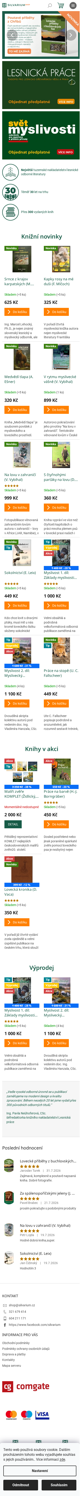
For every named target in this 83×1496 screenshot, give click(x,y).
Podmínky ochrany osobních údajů (26, 1349)
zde (62, 1459)
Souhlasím (59, 1485)
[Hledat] (49, 5)
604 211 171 (17, 1318)
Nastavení (40, 1471)
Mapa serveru (11, 1365)
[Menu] (73, 5)
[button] (8, 35)
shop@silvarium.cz (22, 1305)
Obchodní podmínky (16, 1343)
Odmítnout (20, 1485)
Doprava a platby (14, 1354)
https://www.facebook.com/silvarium (34, 1325)
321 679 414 (17, 1311)
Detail (13, 824)
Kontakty (8, 1360)
